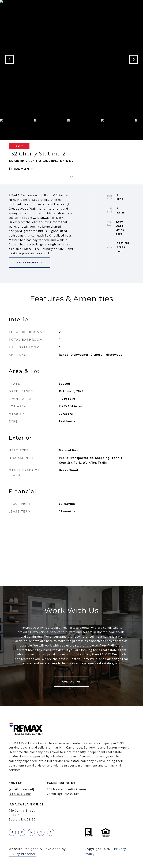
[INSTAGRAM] (21, 832)
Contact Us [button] (71, 681)
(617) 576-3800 (20, 794)
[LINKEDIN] (31, 832)
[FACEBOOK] (12, 832)
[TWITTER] (40, 832)
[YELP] (50, 832)
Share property (29, 262)
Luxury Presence (22, 854)
